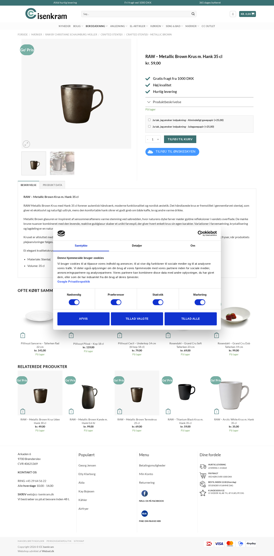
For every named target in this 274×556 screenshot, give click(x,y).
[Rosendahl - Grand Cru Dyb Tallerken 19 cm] (234, 317)
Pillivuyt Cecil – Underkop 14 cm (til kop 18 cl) (137, 345)
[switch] (116, 302)
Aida (81, 482)
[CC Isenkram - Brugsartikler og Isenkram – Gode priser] (47, 14)
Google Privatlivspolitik (73, 281)
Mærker (191, 26)
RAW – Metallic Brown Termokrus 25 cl (137, 421)
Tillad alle (190, 318)
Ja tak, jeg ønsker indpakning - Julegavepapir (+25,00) (183, 126)
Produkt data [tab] (52, 185)
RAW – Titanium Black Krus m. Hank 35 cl (185, 421)
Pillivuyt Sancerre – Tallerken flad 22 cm (40, 345)
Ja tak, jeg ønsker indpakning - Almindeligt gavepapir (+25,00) (187, 120)
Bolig (77, 26)
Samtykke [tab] (81, 245)
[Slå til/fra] (149, 102)
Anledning (117, 26)
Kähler (82, 500)
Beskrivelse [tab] (28, 185)
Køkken (155, 26)
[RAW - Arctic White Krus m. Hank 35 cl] (234, 393)
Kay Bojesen (86, 491)
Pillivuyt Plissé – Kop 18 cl (88, 343)
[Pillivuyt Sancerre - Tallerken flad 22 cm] (40, 317)
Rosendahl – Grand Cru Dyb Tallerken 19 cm (234, 345)
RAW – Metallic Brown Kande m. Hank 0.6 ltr (89, 421)
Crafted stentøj (112, 34)
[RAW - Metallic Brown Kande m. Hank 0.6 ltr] (88, 393)
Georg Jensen (87, 465)
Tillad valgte (137, 318)
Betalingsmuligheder (152, 465)
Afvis (83, 318)
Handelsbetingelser (31, 541)
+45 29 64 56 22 (36, 481)
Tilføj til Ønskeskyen (176, 151)
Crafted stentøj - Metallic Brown (149, 34)
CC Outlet (208, 26)
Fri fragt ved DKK (138, 2)
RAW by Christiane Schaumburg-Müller (71, 34)
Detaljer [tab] (137, 245)
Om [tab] (192, 245)
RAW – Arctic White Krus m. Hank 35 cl (234, 421)
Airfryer (83, 508)
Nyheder (65, 26)
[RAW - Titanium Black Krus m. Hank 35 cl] (185, 393)
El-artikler (137, 26)
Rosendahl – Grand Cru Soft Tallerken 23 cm (185, 345)
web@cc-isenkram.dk (40, 494)
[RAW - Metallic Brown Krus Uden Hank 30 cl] (40, 393)
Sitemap (79, 541)
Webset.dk (48, 551)
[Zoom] (26, 144)
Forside (23, 34)
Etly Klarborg (86, 474)
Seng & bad (173, 26)
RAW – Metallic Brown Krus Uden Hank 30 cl (40, 421)
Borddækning (95, 26)
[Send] (193, 14)
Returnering (147, 482)
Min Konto (146, 474)
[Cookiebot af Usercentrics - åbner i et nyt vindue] (200, 233)
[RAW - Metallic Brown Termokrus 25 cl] (137, 393)
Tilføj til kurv (180, 139)
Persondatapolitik (59, 541)
